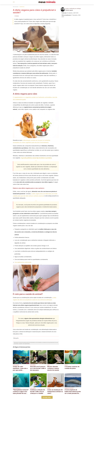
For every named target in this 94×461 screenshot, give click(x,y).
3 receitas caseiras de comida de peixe (72, 367)
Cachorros (22, 6)
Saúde (48, 388)
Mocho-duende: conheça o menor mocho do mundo (53, 368)
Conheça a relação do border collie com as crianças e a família (37, 391)
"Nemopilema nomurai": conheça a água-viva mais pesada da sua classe (21, 391)
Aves (48, 365)
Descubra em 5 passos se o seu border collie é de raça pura (38, 368)
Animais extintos (69, 388)
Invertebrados (16, 388)
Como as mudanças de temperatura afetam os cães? (55, 391)
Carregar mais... (47, 397)
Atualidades (16, 365)
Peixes (66, 365)
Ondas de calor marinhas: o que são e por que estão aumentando (20, 368)
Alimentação (15, 6)
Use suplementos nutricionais (23, 262)
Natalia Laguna (69, 10)
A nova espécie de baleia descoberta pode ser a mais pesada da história (73, 391)
